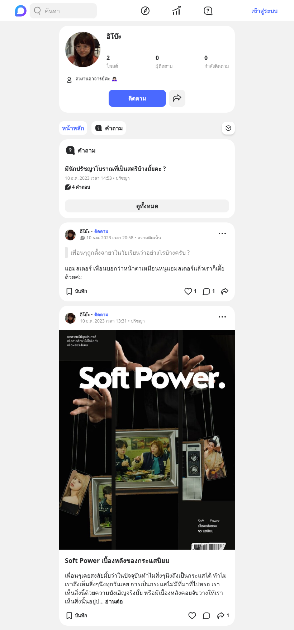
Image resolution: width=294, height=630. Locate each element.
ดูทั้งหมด (147, 206)
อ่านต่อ (114, 601)
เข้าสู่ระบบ (264, 11)
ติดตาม (137, 98)
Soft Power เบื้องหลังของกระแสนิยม (117, 560)
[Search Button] (37, 10)
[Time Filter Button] (228, 128)
